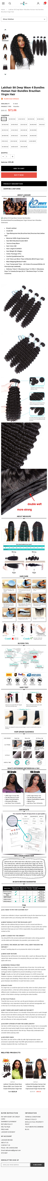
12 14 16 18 (23, 141)
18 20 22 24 (14, 146)
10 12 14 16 (13, 141)
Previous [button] (5, 30)
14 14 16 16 (24, 130)
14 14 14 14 (31, 119)
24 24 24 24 (33, 124)
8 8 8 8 (4, 119)
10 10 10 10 (12, 119)
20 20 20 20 (14, 124)
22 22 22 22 (24, 124)
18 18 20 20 (5, 135)
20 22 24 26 (24, 146)
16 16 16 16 (40, 119)
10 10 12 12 (5, 130)
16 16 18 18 (33, 130)
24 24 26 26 (33, 135)
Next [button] (5, 74)
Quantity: (4, 153)
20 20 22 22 (14, 135)
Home (3, 9)
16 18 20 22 (5, 146)
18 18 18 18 (5, 124)
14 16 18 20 (32, 141)
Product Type (6, 106)
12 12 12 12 (21, 119)
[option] (28, 50)
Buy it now (19, 175)
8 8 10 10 (41, 124)
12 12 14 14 (14, 130)
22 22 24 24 (24, 135)
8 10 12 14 (4, 141)
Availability (5, 103)
